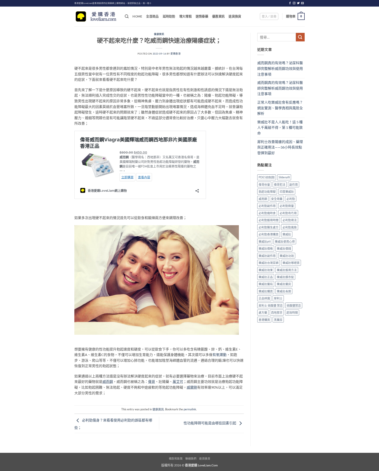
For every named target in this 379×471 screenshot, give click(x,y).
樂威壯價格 (266, 248)
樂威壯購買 (266, 291)
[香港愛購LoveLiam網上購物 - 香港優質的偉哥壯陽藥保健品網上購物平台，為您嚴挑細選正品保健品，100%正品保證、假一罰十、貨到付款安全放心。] (96, 16)
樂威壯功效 (287, 255)
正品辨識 (264, 298)
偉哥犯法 (279, 184)
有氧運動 (220, 354)
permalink (190, 409)
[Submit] (300, 37)
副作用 (293, 184)
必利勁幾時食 (267, 213)
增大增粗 (185, 16)
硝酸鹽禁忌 (294, 305)
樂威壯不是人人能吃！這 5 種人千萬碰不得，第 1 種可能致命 (280, 127)
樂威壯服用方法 (287, 270)
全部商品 (152, 16)
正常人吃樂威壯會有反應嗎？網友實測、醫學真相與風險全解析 (280, 107)
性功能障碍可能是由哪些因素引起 (210, 423)
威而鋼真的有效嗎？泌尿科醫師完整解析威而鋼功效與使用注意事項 (280, 68)
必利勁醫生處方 (269, 227)
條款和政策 (176, 458)
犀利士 (278, 298)
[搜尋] (127, 16)
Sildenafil (284, 177)
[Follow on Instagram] (294, 3)
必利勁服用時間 (269, 220)
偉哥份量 (264, 184)
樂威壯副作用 (267, 255)
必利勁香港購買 (269, 234)
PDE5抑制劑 (267, 177)
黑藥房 (278, 319)
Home (137, 16)
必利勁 (290, 198)
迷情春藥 (202, 16)
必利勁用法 (289, 220)
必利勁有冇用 (288, 213)
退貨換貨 (235, 16)
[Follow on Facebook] (290, 3)
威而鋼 (263, 198)
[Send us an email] (302, 3)
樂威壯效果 (266, 270)
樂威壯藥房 (284, 284)
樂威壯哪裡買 (291, 262)
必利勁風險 (289, 227)
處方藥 (263, 312)
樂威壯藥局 (266, 284)
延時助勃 (169, 16)
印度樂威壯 (287, 191)
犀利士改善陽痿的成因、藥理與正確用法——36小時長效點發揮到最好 (280, 147)
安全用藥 (276, 198)
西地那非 (276, 312)
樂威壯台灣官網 (269, 262)
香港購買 (264, 319)
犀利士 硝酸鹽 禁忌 (271, 305)
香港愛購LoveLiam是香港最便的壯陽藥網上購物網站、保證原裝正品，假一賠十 (113, 3)
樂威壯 (286, 234)
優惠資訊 (218, 16)
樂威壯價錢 (284, 248)
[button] (269, 16)
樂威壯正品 (266, 277)
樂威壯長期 (284, 291)
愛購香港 (175, 53)
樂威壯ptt (265, 241)
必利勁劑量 (287, 205)
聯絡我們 (190, 458)
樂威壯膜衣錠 (285, 277)
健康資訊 (159, 34)
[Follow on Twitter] (298, 3)
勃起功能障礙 (267, 191)
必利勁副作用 (267, 205)
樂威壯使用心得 (285, 241)
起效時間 (292, 312)
